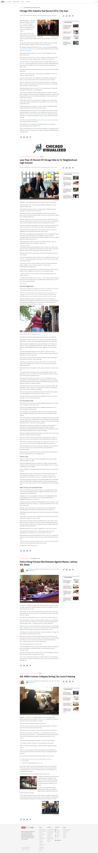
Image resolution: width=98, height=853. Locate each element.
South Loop (24, 459)
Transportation (41, 847)
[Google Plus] (55, 834)
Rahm (24, 626)
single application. (48, 221)
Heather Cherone (31, 569)
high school (43, 378)
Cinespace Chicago (36, 57)
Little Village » (66, 188)
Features (28, 1)
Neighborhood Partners (66, 829)
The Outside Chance (50, 831)
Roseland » (65, 176)
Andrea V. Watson (30, 167)
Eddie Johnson (41, 623)
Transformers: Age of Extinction (27, 48)
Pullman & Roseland (25, 558)
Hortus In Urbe (49, 835)
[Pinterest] (55, 832)
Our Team (64, 834)
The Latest (41, 845)
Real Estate (41, 841)
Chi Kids (40, 832)
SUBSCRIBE (59, 840)
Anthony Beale (34, 611)
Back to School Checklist (51, 829)
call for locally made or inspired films (45, 120)
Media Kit (64, 837)
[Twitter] (55, 829)
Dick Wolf (39, 88)
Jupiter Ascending (42, 47)
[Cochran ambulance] (28, 782)
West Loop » (65, 24)
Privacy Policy (28, 847)
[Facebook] (55, 831)
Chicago (22, 7)
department (49, 611)
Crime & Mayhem (34, 558)
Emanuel (27, 626)
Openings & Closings (50, 838)
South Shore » (65, 194)
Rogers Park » (65, 41)
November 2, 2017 (39, 763)
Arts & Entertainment (28, 7)
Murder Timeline (50, 837)
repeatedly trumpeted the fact (35, 627)
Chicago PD (25, 24)
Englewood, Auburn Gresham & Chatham (30, 156)
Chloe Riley (30, 15)
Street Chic (49, 840)
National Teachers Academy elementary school (44, 475)
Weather (40, 850)
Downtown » (65, 30)
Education (42, 156)
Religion (40, 842)
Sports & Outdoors (42, 844)
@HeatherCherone (31, 570)
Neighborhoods (16, 1)
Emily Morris (23, 15)
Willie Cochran (31, 717)
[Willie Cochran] (50, 806)
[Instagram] (55, 835)
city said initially (27, 50)
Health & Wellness (42, 838)
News (23, 1)
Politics (38, 558)
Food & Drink (41, 837)
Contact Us (64, 832)
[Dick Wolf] (48, 27)
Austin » (64, 596)
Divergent (40, 53)
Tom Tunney (24, 656)
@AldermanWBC (25, 760)
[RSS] (55, 837)
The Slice (48, 841)
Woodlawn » (65, 35)
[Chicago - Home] (3, 1)
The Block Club (49, 834)
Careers (64, 835)
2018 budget (32, 620)
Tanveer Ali (23, 167)
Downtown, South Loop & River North (29, 673)
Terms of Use (23, 847)
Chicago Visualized (50, 832)
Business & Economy (36, 7)
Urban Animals (41, 848)
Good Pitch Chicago (24, 115)
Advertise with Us (66, 831)
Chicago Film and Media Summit (34, 114)
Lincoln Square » (66, 702)
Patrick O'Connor (43, 719)
